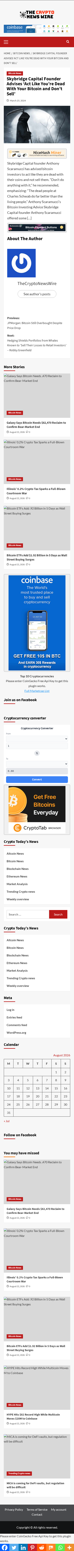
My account (58, 1509)
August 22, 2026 (17, 432)
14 (47, 1088)
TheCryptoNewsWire (37, 283)
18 (18, 1096)
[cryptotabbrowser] (37, 809)
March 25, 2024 (18, 100)
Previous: (34, 323)
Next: (36, 343)
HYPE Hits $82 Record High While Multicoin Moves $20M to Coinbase (33, 1417)
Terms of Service (37, 1509)
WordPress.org (16, 1032)
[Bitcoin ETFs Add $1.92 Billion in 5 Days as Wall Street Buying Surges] (37, 528)
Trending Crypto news (21, 891)
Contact (37, 1514)
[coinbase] (37, 622)
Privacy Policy (14, 1509)
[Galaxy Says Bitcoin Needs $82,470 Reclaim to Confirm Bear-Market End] (37, 395)
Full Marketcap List (37, 691)
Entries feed (14, 1017)
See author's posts (37, 294)
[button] (7, 41)
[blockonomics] (37, 227)
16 (65, 1088)
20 (37, 1096)
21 (47, 1096)
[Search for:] (28, 914)
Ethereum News (17, 876)
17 (8, 1096)
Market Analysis (17, 884)
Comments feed (17, 1025)
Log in (10, 1009)
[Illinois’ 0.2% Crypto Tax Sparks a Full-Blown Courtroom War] (37, 462)
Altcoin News (15, 853)
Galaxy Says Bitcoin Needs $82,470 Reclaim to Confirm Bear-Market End (36, 425)
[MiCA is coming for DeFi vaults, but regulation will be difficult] (37, 1456)
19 (28, 1096)
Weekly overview (18, 899)
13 (37, 1088)
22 (56, 1096)
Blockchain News (18, 868)
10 (8, 1088)
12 (28, 1088)
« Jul (6, 1121)
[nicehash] (37, 153)
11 (18, 1088)
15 (56, 1088)
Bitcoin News (14, 73)
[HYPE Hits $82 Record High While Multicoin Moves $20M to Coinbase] (37, 1387)
